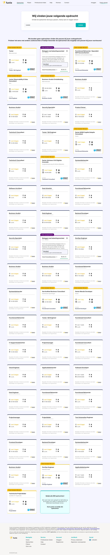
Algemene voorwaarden (78, 542)
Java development (61, 528)
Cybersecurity (86, 528)
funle (9, 2)
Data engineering (78, 528)
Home (27, 540)
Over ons (28, 546)
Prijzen (28, 544)
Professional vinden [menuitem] (40, 2)
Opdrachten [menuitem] (20, 2)
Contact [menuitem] (66, 2)
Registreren (59, 542)
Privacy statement (76, 540)
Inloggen (59, 540)
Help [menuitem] (51, 2)
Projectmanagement (95, 528)
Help (42, 542)
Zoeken (80, 25)
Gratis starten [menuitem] (104, 2)
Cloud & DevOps (70, 528)
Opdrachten (29, 542)
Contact (43, 544)
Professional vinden (47, 540)
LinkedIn (94, 540)
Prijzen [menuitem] (29, 2)
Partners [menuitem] (58, 2)
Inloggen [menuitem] (93, 2)
